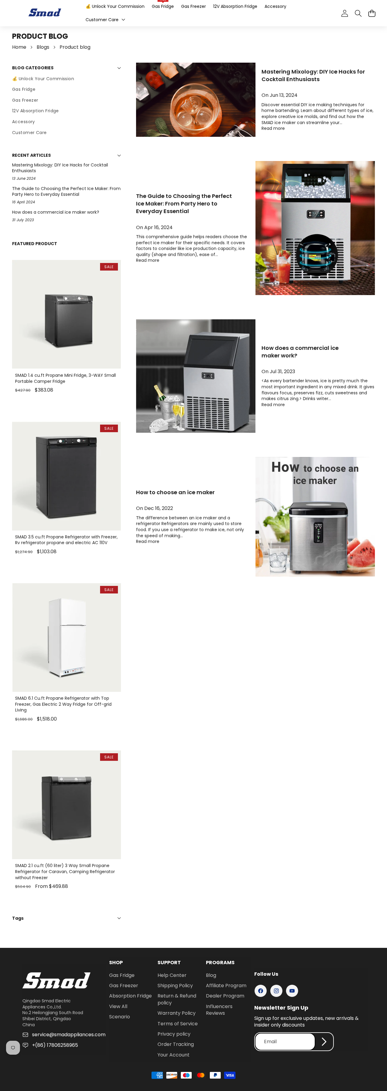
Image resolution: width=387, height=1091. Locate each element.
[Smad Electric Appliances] (44, 13)
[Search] (358, 13)
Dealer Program (225, 995)
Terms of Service (178, 1023)
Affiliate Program (226, 985)
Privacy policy (174, 1033)
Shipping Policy (175, 985)
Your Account (174, 1054)
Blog (211, 975)
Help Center (172, 975)
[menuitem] (66, 79)
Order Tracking (176, 1044)
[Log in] (344, 13)
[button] (372, 13)
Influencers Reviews (219, 1010)
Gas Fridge (122, 975)
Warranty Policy (177, 1013)
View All (118, 1006)
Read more (273, 128)
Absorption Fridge (130, 995)
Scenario (119, 1016)
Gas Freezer (123, 985)
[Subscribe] (324, 1041)
